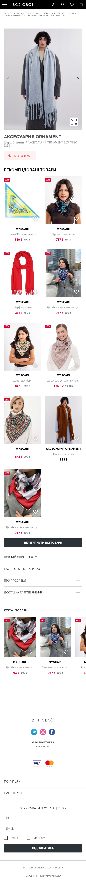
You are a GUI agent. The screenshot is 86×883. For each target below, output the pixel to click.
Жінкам (20, 13)
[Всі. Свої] (23, 5)
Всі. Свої (8, 13)
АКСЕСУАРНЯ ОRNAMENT (32, 136)
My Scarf (22, 228)
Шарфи (73, 13)
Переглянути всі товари (43, 542)
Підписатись (43, 848)
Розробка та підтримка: (43, 876)
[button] (78, 79)
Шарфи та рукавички (54, 13)
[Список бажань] (72, 4)
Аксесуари (34, 13)
